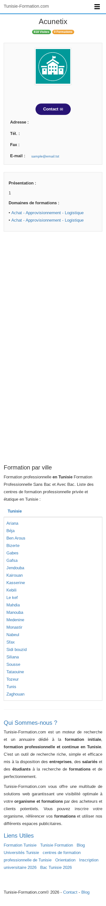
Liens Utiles (19, 835)
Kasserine (15, 582)
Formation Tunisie (20, 845)
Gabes (12, 553)
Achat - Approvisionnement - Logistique (47, 212)
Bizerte (12, 545)
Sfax (10, 642)
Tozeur (12, 679)
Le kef (12, 597)
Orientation (65, 860)
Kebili (11, 590)
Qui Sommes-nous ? (30, 722)
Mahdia (13, 605)
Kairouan (14, 575)
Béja (10, 530)
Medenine (15, 620)
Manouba (14, 612)
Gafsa (12, 560)
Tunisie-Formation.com (26, 6)
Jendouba (15, 568)
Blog (81, 845)
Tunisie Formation (56, 845)
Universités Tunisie (21, 852)
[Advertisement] (53, 292)
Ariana (12, 523)
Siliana (12, 657)
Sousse (13, 664)
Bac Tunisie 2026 (56, 867)
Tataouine (15, 672)
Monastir (14, 627)
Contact (51, 109)
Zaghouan (15, 694)
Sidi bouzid (16, 649)
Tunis (11, 686)
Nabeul (12, 634)
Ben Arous (15, 538)
